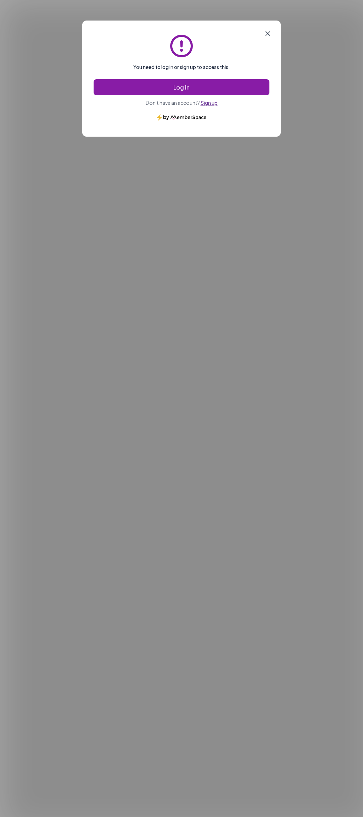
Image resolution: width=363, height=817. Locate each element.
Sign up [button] (209, 102)
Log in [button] (181, 87)
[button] (268, 34)
